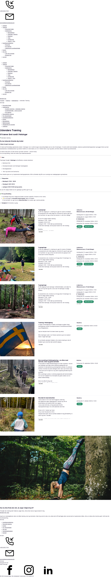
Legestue (5, 126)
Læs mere (41, 231)
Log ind (4, 57)
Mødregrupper (6, 123)
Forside (2, 100)
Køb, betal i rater (88, 226)
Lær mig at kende (9, 53)
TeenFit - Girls (11, 41)
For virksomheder (7, 116)
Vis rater (79, 228)
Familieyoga (11, 39)
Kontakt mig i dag (4, 512)
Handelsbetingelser (8, 531)
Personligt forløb (9, 29)
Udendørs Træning (12, 34)
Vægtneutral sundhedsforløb (12, 48)
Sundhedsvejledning (8, 43)
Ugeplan (5, 25)
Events (4, 50)
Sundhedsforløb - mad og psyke (13, 110)
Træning (5, 27)
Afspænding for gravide (9, 124)
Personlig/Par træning (8, 114)
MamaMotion (11, 32)
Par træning (8, 46)
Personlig (7, 45)
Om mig (5, 51)
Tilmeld (79, 226)
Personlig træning (7, 524)
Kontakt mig (8, 55)
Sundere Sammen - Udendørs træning (15, 109)
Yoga (9, 38)
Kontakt (4, 532)
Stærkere (10, 36)
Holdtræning (8, 31)
